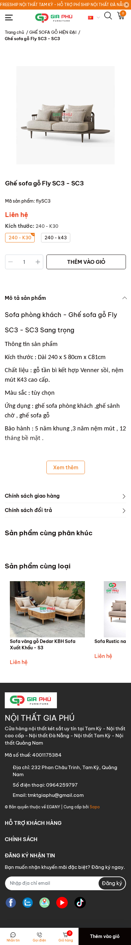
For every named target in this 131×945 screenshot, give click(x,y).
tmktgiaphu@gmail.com (56, 795)
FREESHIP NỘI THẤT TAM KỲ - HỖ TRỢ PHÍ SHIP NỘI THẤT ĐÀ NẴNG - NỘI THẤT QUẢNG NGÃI (61, 4)
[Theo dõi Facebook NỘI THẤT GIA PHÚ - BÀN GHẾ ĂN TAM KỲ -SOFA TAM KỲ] (11, 903)
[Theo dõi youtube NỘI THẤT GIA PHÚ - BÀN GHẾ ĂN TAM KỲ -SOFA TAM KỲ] (62, 903)
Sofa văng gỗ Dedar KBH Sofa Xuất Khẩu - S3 (42, 644)
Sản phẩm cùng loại (38, 566)
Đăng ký (112, 883)
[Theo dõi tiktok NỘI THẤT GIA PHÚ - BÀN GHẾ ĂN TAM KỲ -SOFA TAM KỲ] (80, 903)
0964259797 (62, 785)
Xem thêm (65, 467)
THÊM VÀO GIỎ (86, 262)
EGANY (53, 806)
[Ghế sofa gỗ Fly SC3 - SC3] (65, 115)
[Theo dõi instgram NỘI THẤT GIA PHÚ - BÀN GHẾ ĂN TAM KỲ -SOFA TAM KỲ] (44, 903)
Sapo (95, 806)
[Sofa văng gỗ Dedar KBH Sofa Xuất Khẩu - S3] (47, 609)
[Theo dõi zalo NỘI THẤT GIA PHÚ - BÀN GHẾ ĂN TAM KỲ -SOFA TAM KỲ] (28, 903)
